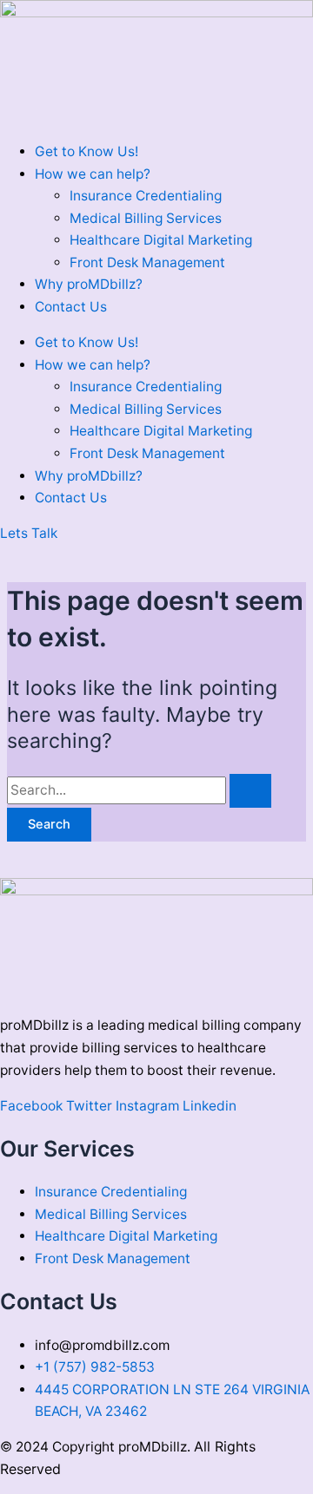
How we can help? (92, 174)
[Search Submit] (250, 791)
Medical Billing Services (146, 218)
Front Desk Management (147, 262)
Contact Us (71, 306)
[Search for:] (139, 790)
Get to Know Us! (86, 151)
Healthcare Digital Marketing (161, 240)
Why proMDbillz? (89, 284)
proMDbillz (152, 1446)
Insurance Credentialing (146, 195)
